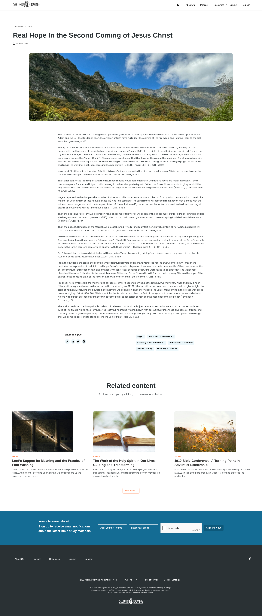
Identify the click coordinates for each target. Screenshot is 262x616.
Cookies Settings (172, 579)
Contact (233, 5)
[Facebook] (84, 341)
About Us (190, 5)
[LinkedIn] (73, 341)
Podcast (204, 5)
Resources (219, 5)
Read (29, 27)
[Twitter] (78, 341)
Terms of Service (150, 579)
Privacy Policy (130, 579)
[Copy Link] (67, 341)
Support (246, 5)
